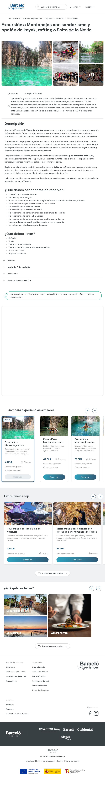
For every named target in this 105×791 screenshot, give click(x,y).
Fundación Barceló (40, 672)
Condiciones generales (16, 676)
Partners (10, 709)
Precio (11, 260)
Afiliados (10, 704)
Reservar (17, 476)
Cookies (60, 761)
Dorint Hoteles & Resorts (17, 714)
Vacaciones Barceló (40, 681)
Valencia (60, 18)
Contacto (10, 667)
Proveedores (11, 681)
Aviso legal (30, 761)
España (49, 18)
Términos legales (72, 761)
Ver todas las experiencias (50, 573)
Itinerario (13, 273)
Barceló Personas (39, 685)
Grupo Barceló (38, 667)
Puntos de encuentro (19, 280)
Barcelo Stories (39, 676)
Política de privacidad (15, 672)
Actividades (72, 18)
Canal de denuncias (40, 690)
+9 (91, 74)
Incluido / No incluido (19, 267)
